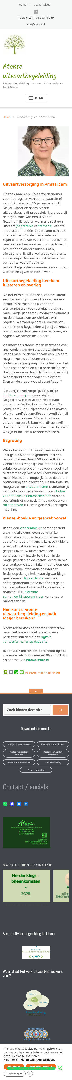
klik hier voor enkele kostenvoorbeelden (34, 493)
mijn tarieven (13, 504)
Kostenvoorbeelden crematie (19, 753)
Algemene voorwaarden (19, 762)
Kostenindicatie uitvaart (53, 744)
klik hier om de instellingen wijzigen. (29, 1059)
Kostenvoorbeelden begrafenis (53, 753)
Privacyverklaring (36, 770)
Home (22, 4)
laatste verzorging (17, 395)
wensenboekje (31, 527)
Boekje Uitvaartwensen (19, 744)
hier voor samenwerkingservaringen (23, 593)
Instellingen (14, 1073)
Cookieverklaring (53, 762)
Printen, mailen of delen (42, 672)
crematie (44, 226)
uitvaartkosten (37, 486)
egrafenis (25, 226)
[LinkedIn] (36, 11)
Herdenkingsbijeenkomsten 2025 (26, 905)
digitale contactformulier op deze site (27, 638)
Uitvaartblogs (42, 4)
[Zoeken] (60, 710)
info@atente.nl (37, 659)
